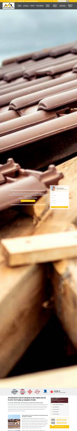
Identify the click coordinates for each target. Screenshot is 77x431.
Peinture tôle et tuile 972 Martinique (26, 6)
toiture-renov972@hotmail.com (31, 1)
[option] (38, 215)
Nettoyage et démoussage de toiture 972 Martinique (40, 6)
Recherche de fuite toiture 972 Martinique (62, 6)
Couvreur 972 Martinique (20, 6)
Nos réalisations (28, 200)
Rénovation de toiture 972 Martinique (48, 5)
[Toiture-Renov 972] (8, 5)
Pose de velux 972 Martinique (32, 6)
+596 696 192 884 (12, 1)
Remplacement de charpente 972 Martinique (70, 5)
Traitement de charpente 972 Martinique (55, 5)
